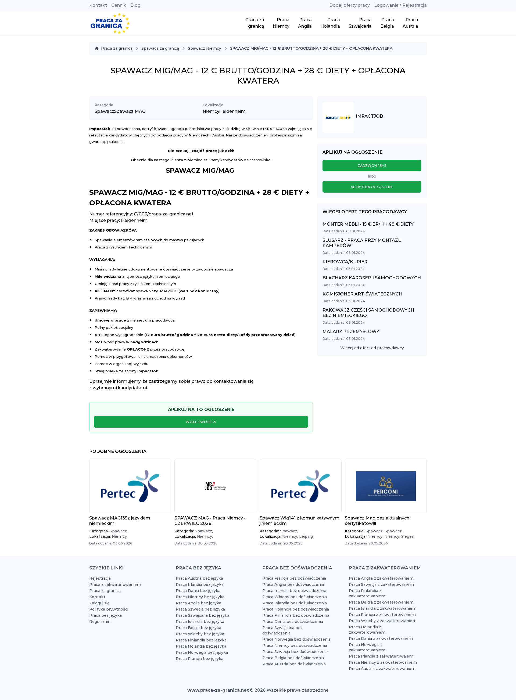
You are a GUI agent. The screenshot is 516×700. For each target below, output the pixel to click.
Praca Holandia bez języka (201, 646)
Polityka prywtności (108, 609)
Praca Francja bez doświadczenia (294, 578)
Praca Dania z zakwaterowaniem (381, 638)
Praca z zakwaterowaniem (115, 584)
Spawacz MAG (129, 111)
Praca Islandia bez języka (200, 621)
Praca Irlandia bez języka (200, 584)
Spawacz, (119, 531)
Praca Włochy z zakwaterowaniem (383, 620)
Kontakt (98, 5)
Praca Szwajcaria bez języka (202, 615)
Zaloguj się (99, 603)
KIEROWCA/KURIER (344, 261)
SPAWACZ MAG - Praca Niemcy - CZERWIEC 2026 (210, 520)
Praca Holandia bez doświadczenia (295, 609)
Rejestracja (100, 578)
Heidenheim (232, 111)
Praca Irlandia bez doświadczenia (294, 590)
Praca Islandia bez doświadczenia (294, 603)
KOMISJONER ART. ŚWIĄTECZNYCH (362, 294)
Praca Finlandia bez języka (201, 640)
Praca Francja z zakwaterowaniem (382, 614)
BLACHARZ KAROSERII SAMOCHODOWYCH (371, 277)
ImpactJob (369, 116)
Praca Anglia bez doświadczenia (293, 584)
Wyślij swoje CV (201, 422)
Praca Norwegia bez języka (202, 652)
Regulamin (99, 621)
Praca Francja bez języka (199, 658)
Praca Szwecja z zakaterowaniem (381, 584)
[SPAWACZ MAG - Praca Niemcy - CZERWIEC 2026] (215, 486)
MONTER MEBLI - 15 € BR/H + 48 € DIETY (368, 224)
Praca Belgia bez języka (198, 627)
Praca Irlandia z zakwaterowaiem (381, 656)
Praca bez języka (105, 615)
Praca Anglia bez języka (198, 603)
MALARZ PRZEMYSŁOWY (350, 331)
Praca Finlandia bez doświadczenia (295, 615)
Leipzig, (306, 536)
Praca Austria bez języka (199, 578)
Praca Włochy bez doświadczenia (294, 596)
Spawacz (104, 111)
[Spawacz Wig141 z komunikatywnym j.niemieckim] (300, 486)
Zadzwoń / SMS (372, 166)
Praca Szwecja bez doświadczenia (295, 651)
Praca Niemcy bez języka (200, 596)
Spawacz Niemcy (204, 48)
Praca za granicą (116, 48)
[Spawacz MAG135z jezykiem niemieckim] (130, 486)
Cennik (118, 5)
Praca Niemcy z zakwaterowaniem (383, 662)
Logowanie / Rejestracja (400, 5)
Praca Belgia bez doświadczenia (293, 657)
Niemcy (211, 111)
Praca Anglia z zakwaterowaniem (381, 578)
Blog (135, 5)
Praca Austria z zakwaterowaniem (382, 668)
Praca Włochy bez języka (200, 634)
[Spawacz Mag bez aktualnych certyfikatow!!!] (386, 486)
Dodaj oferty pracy (349, 5)
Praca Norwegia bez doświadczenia (296, 639)
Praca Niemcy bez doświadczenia (294, 645)
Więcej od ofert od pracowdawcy (372, 347)
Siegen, (408, 536)
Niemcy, (120, 536)
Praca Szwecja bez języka (200, 609)
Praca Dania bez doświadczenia (292, 621)
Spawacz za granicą (160, 48)
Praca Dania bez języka (198, 590)
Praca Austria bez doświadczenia (294, 664)
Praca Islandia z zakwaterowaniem (383, 608)
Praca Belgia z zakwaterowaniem (381, 602)
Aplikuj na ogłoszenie (372, 187)
